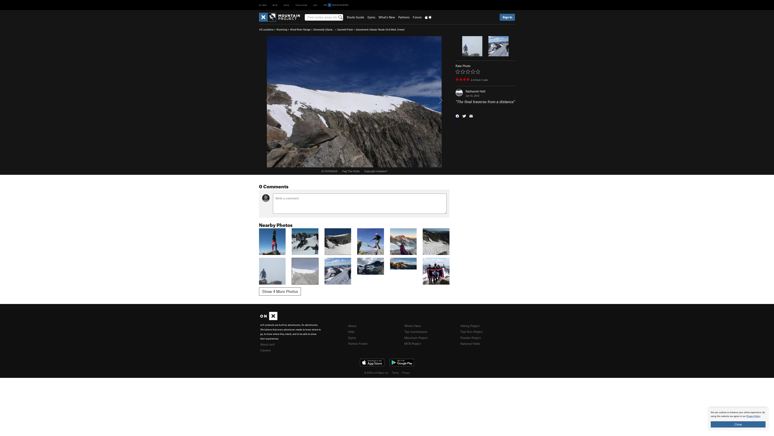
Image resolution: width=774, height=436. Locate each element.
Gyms (371, 17)
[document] (738, 419)
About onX (267, 344)
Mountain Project (416, 338)
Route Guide (355, 17)
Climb (263, 5)
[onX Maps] (268, 319)
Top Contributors (415, 331)
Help (351, 331)
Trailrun (301, 5)
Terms (395, 372)
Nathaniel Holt (475, 91)
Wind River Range (300, 29)
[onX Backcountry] (336, 5)
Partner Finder (358, 343)
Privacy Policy (753, 416)
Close (738, 424)
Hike (286, 5)
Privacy (406, 372)
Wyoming (281, 29)
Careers (265, 350)
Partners (404, 17)
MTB (275, 5)
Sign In (507, 17)
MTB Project (412, 343)
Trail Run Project (471, 331)
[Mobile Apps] (428, 17)
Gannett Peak (345, 29)
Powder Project (470, 338)
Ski (315, 5)
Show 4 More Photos (280, 291)
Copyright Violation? (375, 171)
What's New (387, 17)
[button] (457, 115)
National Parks (470, 343)
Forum (417, 17)
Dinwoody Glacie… (323, 29)
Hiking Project (470, 326)
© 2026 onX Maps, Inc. (376, 372)
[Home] (281, 17)
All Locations (266, 29)
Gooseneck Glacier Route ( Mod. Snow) (380, 29)
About (352, 326)
